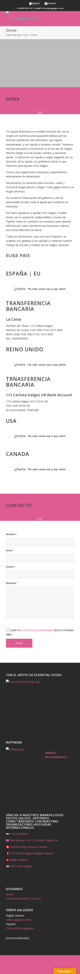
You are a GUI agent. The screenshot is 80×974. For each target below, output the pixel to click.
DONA (10, 894)
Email (10, 550)
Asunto (11, 566)
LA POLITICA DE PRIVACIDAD (37, 630)
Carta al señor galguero (20, 928)
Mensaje (12, 583)
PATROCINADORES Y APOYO (23, 898)
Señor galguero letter (18, 920)
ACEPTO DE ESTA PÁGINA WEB (39, 632)
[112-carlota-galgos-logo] (33, 18)
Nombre (11, 534)
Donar (11, 30)
